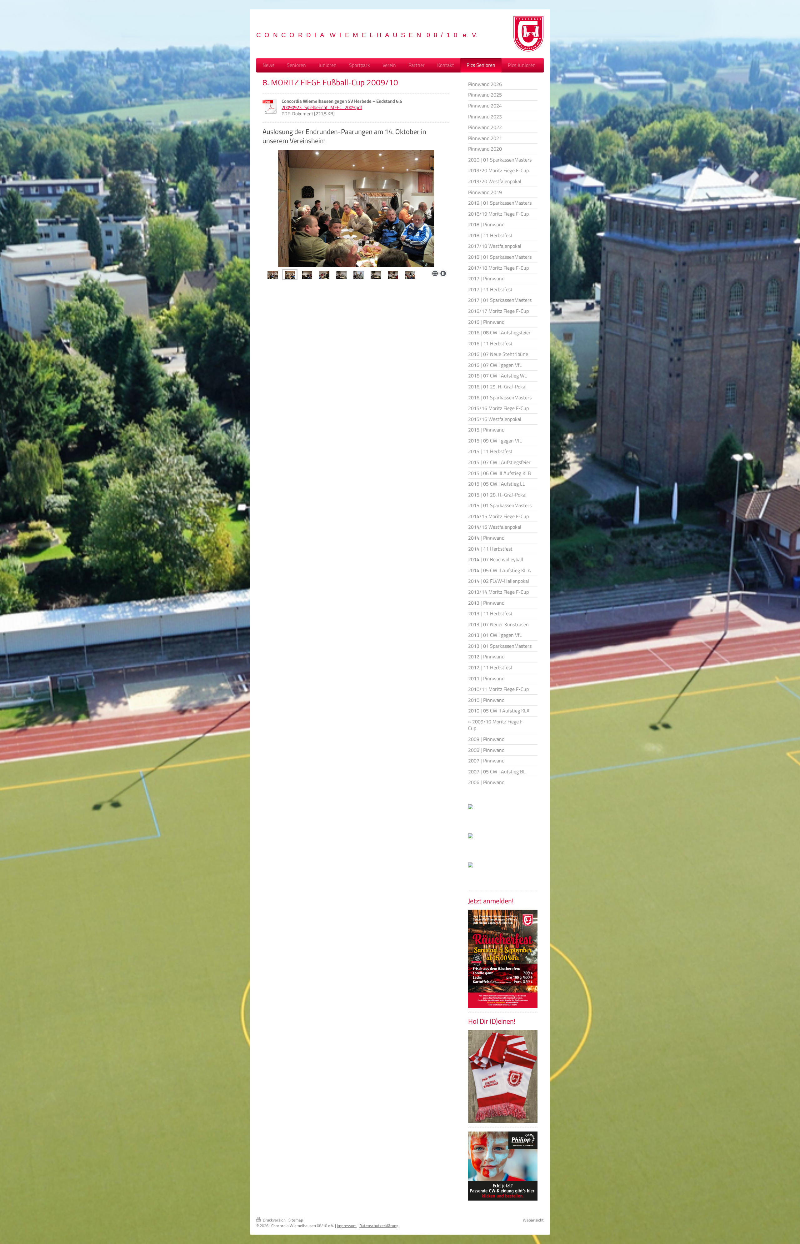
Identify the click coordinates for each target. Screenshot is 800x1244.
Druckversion (274, 1220)
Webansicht (533, 1220)
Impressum (347, 1225)
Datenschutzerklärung (378, 1225)
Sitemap (295, 1220)
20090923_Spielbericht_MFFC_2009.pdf (322, 107)
